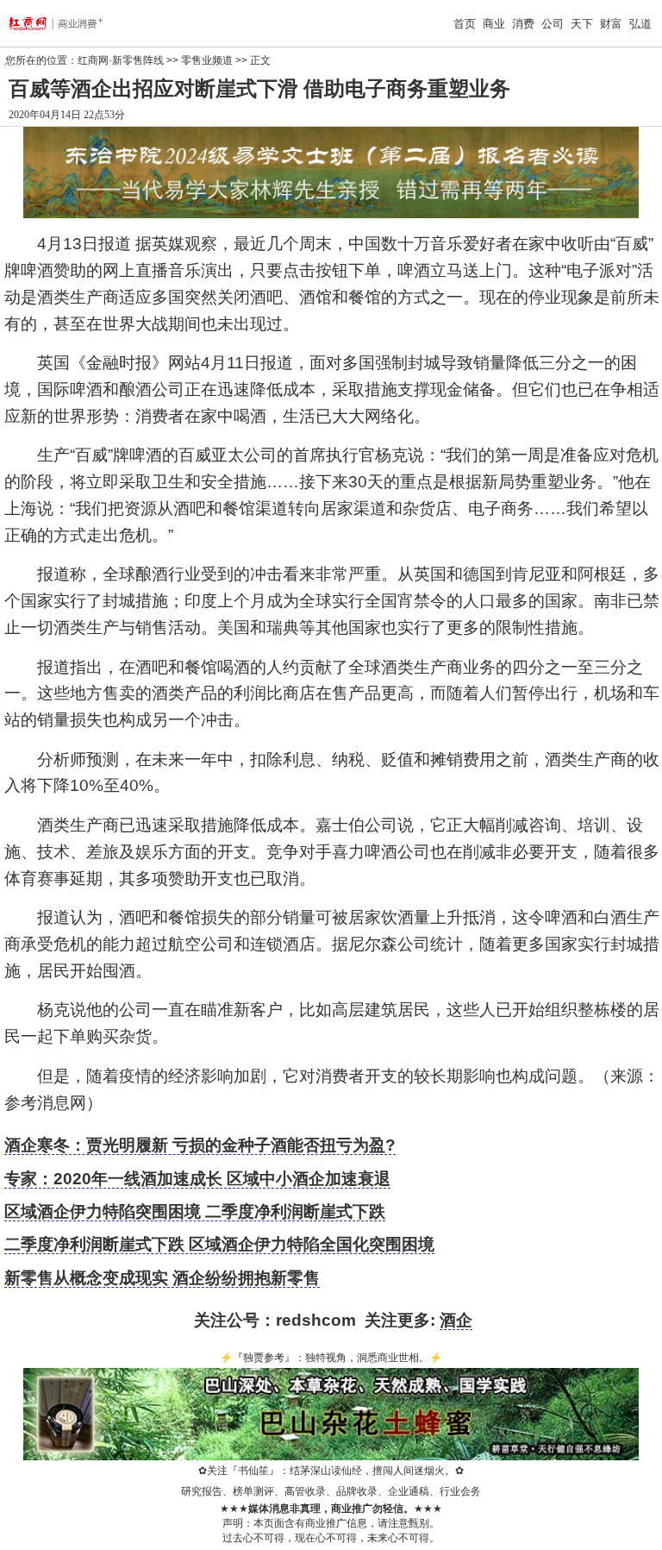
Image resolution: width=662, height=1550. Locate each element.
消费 (523, 23)
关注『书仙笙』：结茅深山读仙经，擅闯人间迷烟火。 (331, 1471)
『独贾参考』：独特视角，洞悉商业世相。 (331, 1358)
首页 (464, 23)
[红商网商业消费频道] (66, 23)
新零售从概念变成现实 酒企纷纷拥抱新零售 (162, 1278)
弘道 (640, 23)
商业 (494, 23)
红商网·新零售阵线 (121, 60)
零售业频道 (207, 60)
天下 (582, 23)
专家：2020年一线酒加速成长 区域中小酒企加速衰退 (197, 1179)
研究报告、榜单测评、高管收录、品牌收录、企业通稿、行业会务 (331, 1491)
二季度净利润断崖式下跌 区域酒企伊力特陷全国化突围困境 (219, 1244)
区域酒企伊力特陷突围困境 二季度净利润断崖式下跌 (194, 1211)
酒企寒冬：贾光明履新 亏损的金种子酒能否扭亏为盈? (200, 1145)
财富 (611, 23)
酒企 (456, 1320)
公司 (552, 23)
